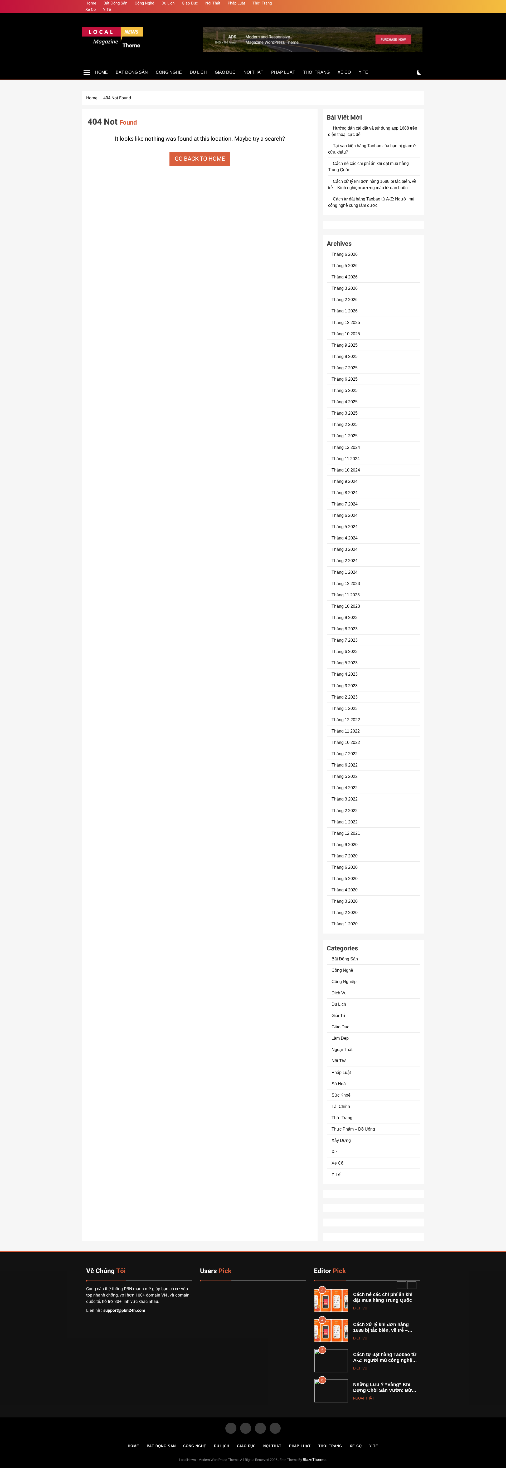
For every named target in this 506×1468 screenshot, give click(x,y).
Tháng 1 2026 (345, 310)
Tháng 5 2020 (345, 878)
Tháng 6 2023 (345, 651)
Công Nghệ (144, 3)
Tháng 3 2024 (345, 549)
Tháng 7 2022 (345, 753)
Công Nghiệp (344, 981)
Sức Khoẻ (341, 1095)
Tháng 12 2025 (346, 322)
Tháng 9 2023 (345, 617)
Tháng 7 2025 (345, 367)
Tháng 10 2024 (346, 470)
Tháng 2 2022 (345, 810)
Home (90, 3)
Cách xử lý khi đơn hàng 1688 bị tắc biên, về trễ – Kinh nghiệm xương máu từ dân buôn (384, 1304)
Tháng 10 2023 (346, 606)
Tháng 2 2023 (345, 697)
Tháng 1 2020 (345, 923)
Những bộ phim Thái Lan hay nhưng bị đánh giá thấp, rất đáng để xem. (386, 1391)
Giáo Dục (190, 3)
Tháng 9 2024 (345, 481)
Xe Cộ (90, 9)
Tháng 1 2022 (345, 821)
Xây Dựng (341, 1140)
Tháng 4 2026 (345, 276)
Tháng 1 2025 (345, 435)
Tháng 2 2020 (345, 912)
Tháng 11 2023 (346, 594)
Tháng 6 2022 (345, 765)
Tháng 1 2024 (345, 572)
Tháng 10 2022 (346, 742)
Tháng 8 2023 (345, 628)
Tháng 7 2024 (345, 504)
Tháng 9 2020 (345, 844)
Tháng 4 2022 (345, 787)
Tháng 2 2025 (345, 424)
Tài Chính (341, 1106)
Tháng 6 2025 (345, 379)
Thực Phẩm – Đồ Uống (353, 1129)
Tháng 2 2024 (345, 560)
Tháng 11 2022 (346, 731)
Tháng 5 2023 (345, 662)
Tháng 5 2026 (345, 265)
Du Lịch (168, 3)
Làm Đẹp (340, 1038)
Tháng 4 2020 (345, 889)
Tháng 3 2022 (345, 799)
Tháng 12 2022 (346, 719)
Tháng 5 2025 (345, 390)
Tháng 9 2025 (345, 345)
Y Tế (107, 9)
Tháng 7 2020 (345, 855)
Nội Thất (212, 3)
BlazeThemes (314, 1459)
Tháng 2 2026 (345, 299)
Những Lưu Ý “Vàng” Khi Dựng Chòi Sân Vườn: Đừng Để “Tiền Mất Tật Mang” (385, 1361)
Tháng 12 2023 (346, 583)
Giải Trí (338, 1015)
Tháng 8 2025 (345, 356)
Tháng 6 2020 (345, 867)
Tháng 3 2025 (345, 413)
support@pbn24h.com (124, 1310)
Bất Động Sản (115, 3)
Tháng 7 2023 (345, 640)
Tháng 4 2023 (345, 674)
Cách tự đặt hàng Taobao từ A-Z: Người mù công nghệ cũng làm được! (384, 1331)
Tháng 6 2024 (345, 515)
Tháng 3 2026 (345, 288)
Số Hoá (339, 1083)
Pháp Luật (236, 3)
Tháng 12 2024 (346, 447)
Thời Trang (262, 3)
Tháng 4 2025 (345, 401)
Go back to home (200, 159)
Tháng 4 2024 (345, 538)
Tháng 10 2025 (346, 333)
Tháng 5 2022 (345, 776)
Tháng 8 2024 (345, 492)
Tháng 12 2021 (346, 833)
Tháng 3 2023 (345, 685)
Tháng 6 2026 (345, 254)
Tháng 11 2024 (346, 458)
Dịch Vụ (339, 992)
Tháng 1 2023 (345, 708)
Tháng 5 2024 (345, 526)
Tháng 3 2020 (345, 901)
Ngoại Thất (342, 1049)
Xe (334, 1151)
